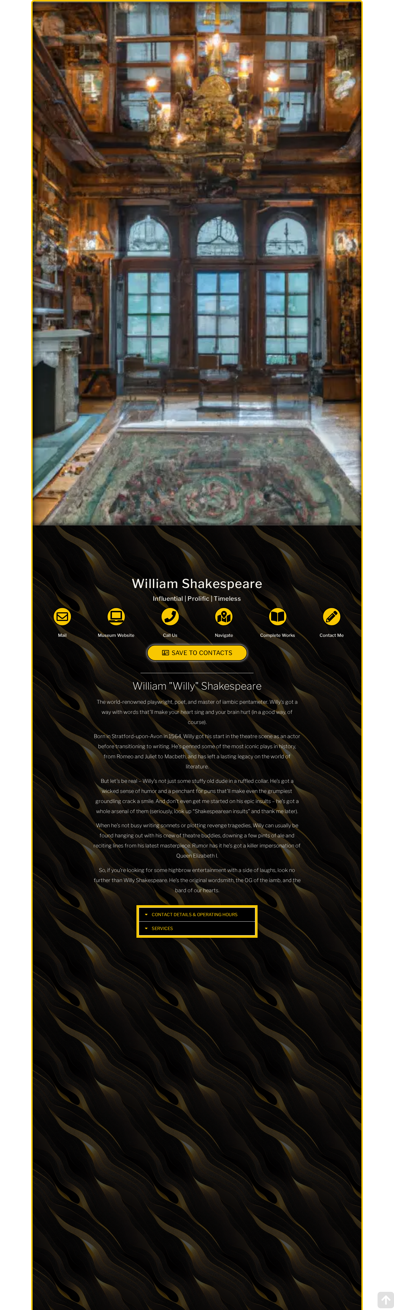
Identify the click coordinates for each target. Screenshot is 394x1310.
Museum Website (116, 635)
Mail (62, 635)
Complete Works (277, 635)
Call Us (170, 635)
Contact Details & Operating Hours (195, 914)
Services (162, 928)
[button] (197, 914)
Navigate (224, 635)
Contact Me (332, 635)
